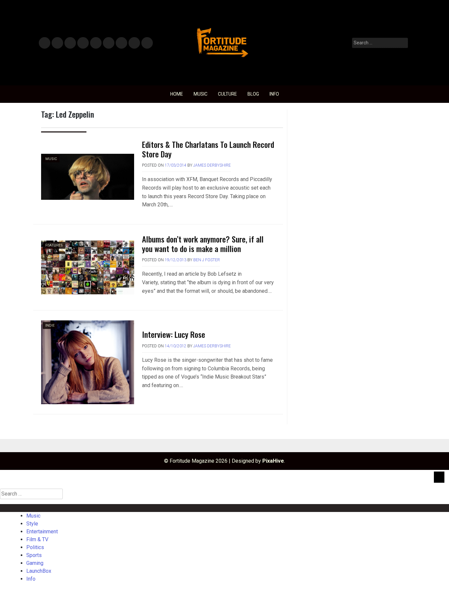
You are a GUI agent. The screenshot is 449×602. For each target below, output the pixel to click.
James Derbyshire (212, 165)
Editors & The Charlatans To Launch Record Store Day (208, 149)
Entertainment (70, 43)
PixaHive (273, 461)
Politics (95, 43)
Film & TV (82, 43)
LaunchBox (134, 43)
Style (56, 43)
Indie (50, 325)
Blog (253, 94)
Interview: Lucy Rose (173, 334)
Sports (108, 43)
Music (44, 43)
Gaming (121, 43)
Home (176, 94)
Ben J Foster (206, 260)
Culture (227, 94)
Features (54, 245)
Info (146, 41)
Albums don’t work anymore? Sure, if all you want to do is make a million (203, 243)
